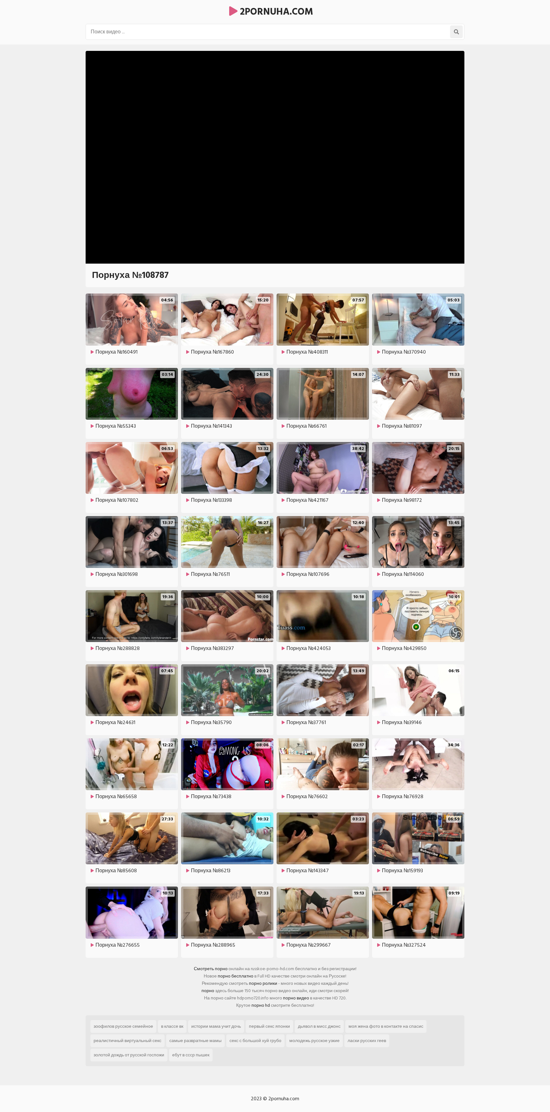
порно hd (260, 1005)
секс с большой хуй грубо (255, 1040)
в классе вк (172, 1026)
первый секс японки (269, 1026)
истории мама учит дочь (216, 1026)
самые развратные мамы (195, 1040)
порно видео (296, 998)
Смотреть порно (211, 968)
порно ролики (263, 983)
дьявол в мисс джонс (319, 1026)
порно (207, 990)
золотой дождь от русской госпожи (129, 1055)
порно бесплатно (235, 976)
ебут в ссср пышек (190, 1055)
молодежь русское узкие (314, 1040)
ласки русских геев (367, 1040)
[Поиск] (456, 31)
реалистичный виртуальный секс (127, 1040)
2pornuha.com (275, 11)
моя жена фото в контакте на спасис (386, 1026)
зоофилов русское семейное (123, 1026)
